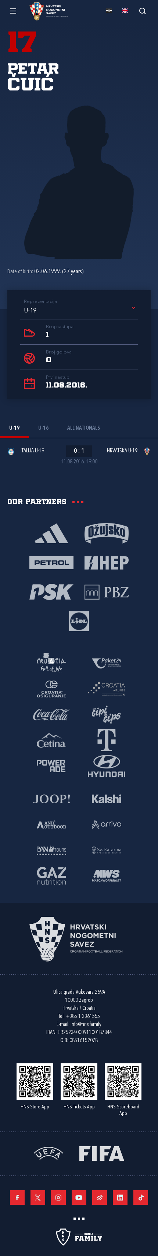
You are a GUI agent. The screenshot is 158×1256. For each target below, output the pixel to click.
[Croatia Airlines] (106, 688)
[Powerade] (51, 765)
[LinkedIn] (120, 1197)
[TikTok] (140, 1197)
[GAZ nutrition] (51, 875)
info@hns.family (86, 1024)
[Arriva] (106, 824)
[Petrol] (51, 562)
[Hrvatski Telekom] (106, 740)
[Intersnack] (106, 714)
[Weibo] (99, 1197)
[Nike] (51, 533)
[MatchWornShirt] (106, 875)
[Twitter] (37, 1197)
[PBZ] (106, 591)
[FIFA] (101, 1153)
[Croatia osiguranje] (51, 688)
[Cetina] (51, 740)
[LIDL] (79, 621)
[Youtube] (79, 1197)
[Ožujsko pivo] (106, 533)
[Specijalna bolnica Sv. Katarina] (106, 850)
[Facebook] (17, 1197)
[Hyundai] (106, 765)
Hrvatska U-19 (122, 451)
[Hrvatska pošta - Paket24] (106, 663)
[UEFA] (48, 1153)
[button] (81, 310)
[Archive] (142, 10)
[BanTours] (51, 850)
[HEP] (106, 562)
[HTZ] (51, 663)
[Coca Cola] (51, 714)
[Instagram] (58, 1197)
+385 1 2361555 (83, 1016)
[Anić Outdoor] (51, 824)
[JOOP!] (51, 798)
